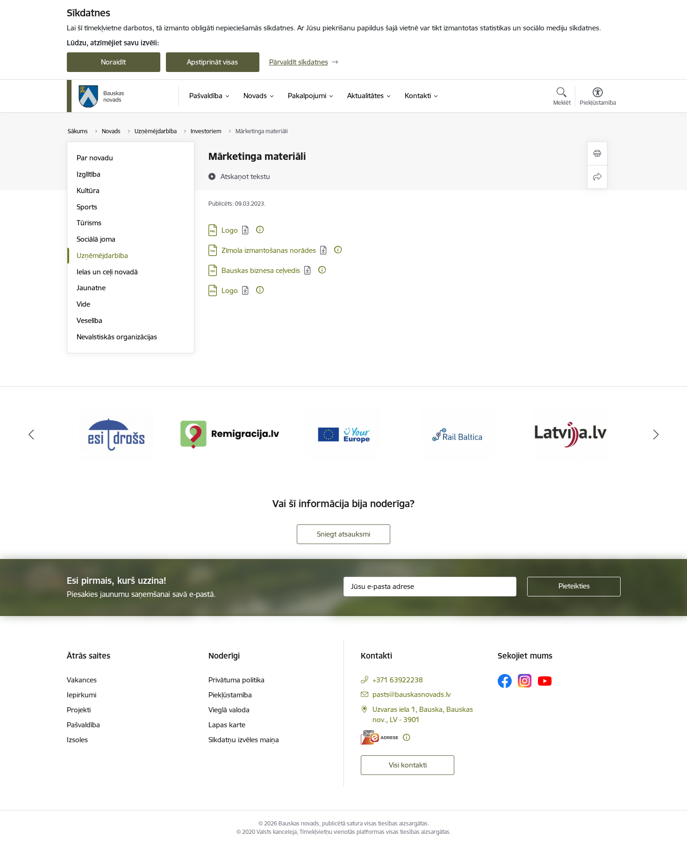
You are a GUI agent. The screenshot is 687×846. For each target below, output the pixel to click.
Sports (87, 206)
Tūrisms (89, 222)
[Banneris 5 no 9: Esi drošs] (116, 434)
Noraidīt (113, 61)
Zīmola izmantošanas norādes (269, 250)
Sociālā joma (96, 239)
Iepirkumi (81, 694)
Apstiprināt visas (212, 61)
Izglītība (88, 174)
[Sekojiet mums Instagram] (525, 681)
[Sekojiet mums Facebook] (505, 681)
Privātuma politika (236, 679)
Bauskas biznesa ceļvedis (261, 270)
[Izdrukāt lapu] (597, 153)
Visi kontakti (408, 764)
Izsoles (77, 739)
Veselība (89, 320)
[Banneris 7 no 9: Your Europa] (343, 434)
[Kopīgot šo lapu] (597, 176)
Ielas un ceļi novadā (107, 271)
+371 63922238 (397, 679)
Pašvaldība (83, 724)
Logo (230, 230)
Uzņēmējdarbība (102, 255)
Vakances (82, 679)
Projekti (79, 709)
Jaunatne (91, 287)
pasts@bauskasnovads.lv (411, 694)
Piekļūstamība (230, 694)
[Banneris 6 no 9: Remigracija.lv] (230, 434)
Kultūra (88, 190)
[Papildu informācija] (260, 229)
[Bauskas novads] (101, 96)
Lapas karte (226, 724)
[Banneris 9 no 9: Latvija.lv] (570, 434)
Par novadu (95, 157)
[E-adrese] (379, 737)
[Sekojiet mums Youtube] (545, 680)
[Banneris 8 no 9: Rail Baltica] (457, 434)
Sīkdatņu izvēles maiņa (243, 739)
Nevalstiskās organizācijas (117, 336)
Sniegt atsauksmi (343, 534)
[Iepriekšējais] (31, 434)
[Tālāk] (656, 434)
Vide (83, 304)
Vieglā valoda (229, 709)
